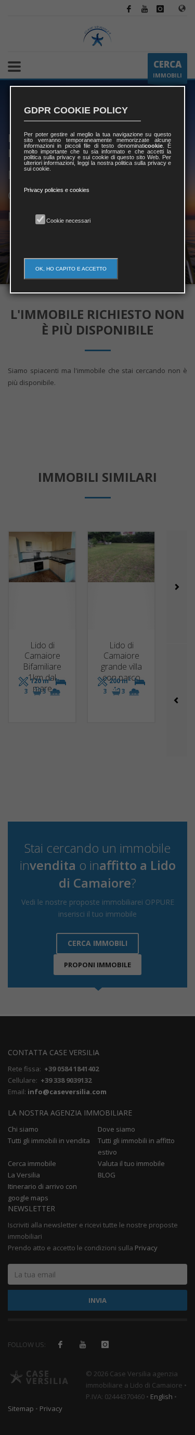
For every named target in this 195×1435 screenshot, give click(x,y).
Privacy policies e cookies (56, 190)
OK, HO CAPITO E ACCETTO (71, 269)
